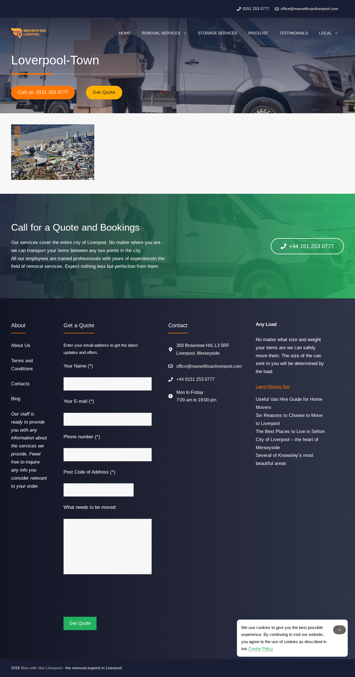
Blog (15, 398)
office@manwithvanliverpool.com (209, 366)
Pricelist (258, 33)
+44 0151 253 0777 (195, 379)
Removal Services (161, 33)
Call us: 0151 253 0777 (43, 92)
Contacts (20, 383)
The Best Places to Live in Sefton (290, 431)
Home (125, 33)
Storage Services (217, 33)
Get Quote (104, 92)
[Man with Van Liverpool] (28, 33)
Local (325, 33)
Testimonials (293, 33)
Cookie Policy (260, 648)
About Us (20, 345)
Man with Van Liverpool (41, 668)
